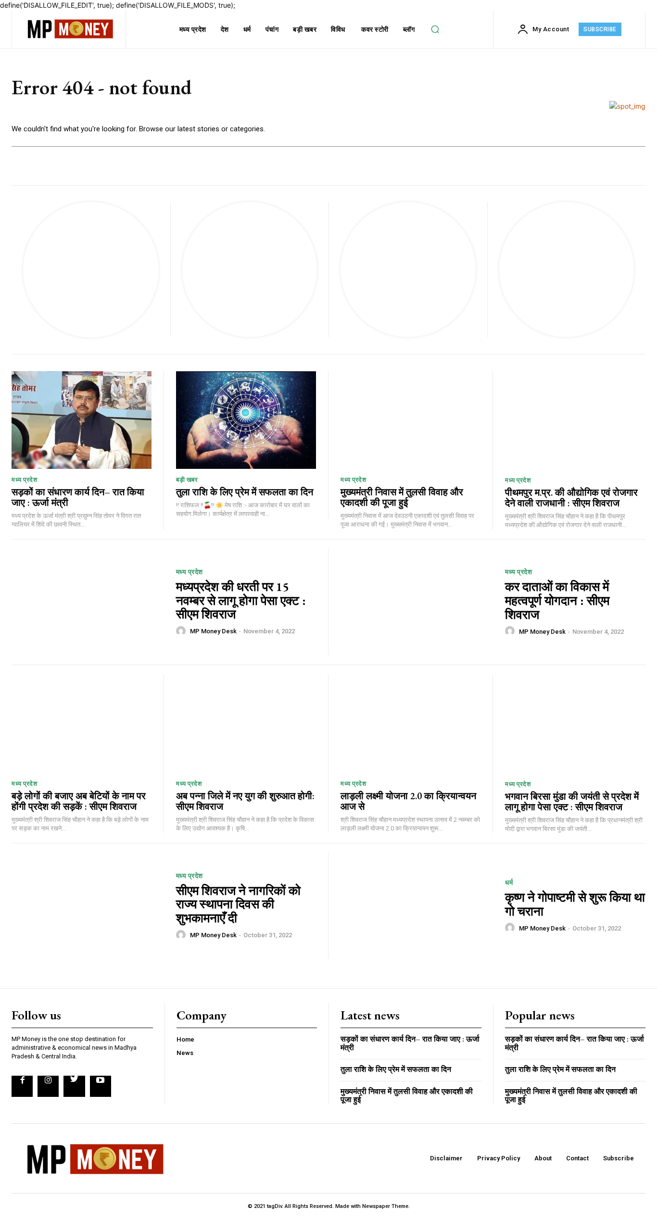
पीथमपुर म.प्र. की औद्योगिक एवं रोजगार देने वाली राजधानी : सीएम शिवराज (571, 497)
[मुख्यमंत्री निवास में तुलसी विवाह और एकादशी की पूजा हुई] (410, 420)
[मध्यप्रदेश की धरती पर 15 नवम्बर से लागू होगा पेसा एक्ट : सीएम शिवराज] (88, 602)
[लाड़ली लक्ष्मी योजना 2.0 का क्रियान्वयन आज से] (410, 724)
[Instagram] (48, 1086)
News (185, 1052)
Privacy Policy (498, 1158)
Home (185, 1039)
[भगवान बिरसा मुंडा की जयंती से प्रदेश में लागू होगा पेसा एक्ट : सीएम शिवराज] (575, 724)
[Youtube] (100, 1086)
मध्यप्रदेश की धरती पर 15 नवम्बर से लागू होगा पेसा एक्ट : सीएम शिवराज (241, 600)
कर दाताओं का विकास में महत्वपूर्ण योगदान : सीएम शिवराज (557, 600)
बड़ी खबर (187, 480)
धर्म (509, 882)
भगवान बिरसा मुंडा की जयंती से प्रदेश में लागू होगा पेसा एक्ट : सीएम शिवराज (572, 801)
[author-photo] (182, 631)
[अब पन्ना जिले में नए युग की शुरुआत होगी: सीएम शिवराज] (246, 724)
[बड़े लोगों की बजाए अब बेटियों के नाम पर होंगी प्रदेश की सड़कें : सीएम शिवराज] (82, 724)
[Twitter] (74, 1086)
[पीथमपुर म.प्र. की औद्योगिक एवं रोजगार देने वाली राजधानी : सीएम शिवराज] (575, 420)
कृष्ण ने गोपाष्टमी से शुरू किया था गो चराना (575, 904)
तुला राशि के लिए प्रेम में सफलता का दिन (244, 492)
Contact (577, 1158)
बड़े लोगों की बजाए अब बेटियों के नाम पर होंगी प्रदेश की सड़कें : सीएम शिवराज (79, 801)
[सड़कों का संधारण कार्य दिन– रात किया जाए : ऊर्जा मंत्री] (82, 420)
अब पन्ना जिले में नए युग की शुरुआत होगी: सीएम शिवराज (245, 801)
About (543, 1158)
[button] (435, 29)
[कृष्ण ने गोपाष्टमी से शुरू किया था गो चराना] (417, 906)
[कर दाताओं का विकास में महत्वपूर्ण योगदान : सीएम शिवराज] (417, 602)
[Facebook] (22, 1086)
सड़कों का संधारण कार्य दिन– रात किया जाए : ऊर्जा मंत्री (78, 497)
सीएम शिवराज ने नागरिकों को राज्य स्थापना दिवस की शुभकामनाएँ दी (238, 904)
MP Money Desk (213, 631)
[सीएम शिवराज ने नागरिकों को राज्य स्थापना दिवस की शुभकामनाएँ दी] (88, 906)
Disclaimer (446, 1158)
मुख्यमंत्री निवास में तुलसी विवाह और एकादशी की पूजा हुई (402, 497)
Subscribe (618, 1158)
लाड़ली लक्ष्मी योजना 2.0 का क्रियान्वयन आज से (408, 801)
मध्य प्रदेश (24, 480)
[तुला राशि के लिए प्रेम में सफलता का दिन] (246, 420)
